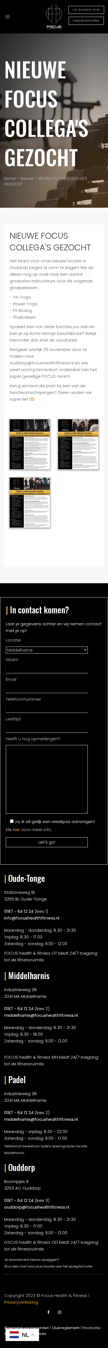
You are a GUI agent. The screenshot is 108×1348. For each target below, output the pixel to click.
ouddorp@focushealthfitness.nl (36, 1207)
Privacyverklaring (21, 1302)
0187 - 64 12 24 (19, 911)
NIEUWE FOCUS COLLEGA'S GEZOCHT (46, 113)
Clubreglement (65, 1327)
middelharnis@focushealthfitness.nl (41, 1015)
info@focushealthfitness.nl (31, 918)
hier (16, 829)
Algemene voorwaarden (26, 1327)
